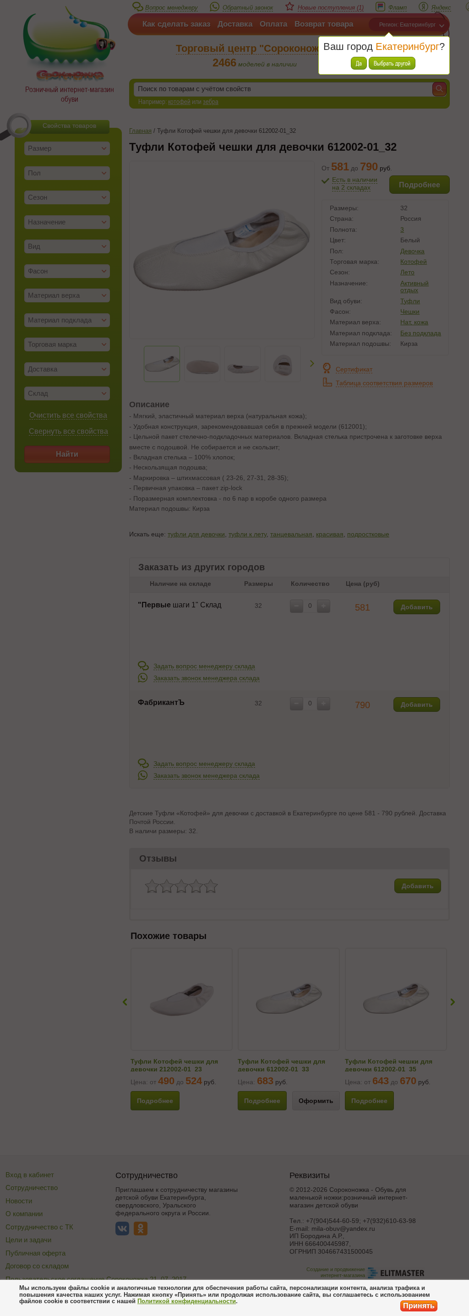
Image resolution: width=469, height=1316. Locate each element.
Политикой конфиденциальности (186, 1301)
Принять (419, 1306)
